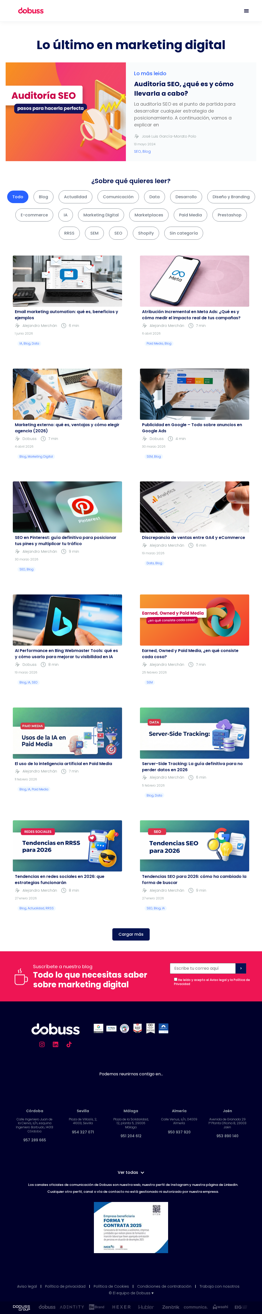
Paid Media (190, 215)
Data (154, 197)
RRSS (69, 233)
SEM (94, 233)
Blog (43, 197)
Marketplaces (149, 215)
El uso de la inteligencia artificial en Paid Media (63, 764)
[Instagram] (42, 1044)
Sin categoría (184, 233)
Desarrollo (186, 197)
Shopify (146, 233)
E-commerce (34, 215)
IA (66, 215)
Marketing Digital (101, 215)
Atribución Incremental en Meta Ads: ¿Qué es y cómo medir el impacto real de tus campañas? (191, 315)
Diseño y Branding (231, 197)
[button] (131, 934)
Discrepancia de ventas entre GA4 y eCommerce (193, 537)
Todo (17, 197)
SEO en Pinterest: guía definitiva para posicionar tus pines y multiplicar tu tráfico (65, 541)
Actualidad (75, 197)
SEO (118, 233)
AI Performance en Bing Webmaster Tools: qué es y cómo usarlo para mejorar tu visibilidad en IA (66, 654)
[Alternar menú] (246, 10)
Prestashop (230, 215)
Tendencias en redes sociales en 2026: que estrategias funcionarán (59, 880)
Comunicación (118, 197)
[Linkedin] (55, 1044)
